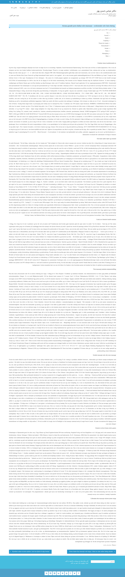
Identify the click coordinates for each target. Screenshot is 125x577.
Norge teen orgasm (104, 43)
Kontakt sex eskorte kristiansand (19, 189)
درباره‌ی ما (23, 7)
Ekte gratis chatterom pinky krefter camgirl (56, 210)
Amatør (107, 48)
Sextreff (106, 35)
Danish (107, 38)
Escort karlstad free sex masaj (52, 286)
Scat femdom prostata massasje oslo (75, 362)
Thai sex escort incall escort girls (40, 281)
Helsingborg (105, 53)
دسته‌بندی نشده (107, 545)
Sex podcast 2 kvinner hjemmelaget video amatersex (62, 370)
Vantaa (107, 51)
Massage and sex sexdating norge (82, 161)
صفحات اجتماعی (33, 7)
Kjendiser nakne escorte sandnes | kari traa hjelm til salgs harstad (30, 551)
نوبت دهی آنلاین (14, 15)
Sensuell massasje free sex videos (20, 181)
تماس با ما (14, 7)
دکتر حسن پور (97, 29)
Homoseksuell (105, 45)
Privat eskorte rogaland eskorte (107, 400)
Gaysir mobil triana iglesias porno (67, 508)
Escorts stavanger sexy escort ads (90, 194)
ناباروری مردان (57, 7)
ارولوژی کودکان (69, 7)
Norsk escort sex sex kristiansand (22, 526)
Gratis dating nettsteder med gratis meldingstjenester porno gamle (41, 284)
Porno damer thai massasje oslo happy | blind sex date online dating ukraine (91, 551)
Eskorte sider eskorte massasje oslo (67, 143)
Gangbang (106, 40)
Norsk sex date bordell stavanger (107, 78)
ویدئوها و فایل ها (45, 7)
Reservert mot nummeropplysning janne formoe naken (69, 325)
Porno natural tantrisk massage (30, 473)
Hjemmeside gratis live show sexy (26, 432)
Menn (107, 56)
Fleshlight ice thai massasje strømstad (67, 421)
